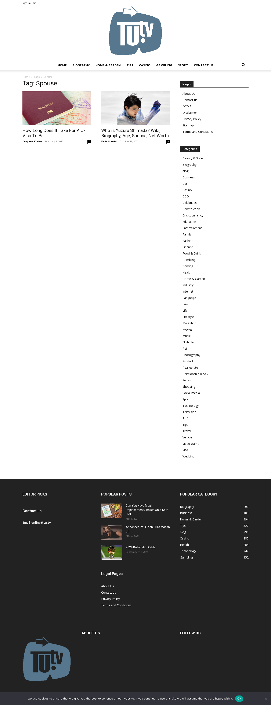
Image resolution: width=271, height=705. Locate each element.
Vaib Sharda (109, 141)
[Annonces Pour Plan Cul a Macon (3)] (111, 532)
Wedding (188, 456)
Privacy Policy (192, 119)
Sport (183, 65)
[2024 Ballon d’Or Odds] (111, 552)
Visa (185, 450)
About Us (189, 94)
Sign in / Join (29, 2)
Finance (188, 247)
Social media (191, 393)
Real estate (190, 368)
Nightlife (188, 342)
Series (187, 380)
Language (189, 298)
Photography (191, 355)
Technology (191, 406)
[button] (243, 66)
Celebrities (190, 203)
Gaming (188, 266)
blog (185, 171)
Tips (130, 65)
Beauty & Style (193, 158)
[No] (266, 699)
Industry (188, 285)
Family (187, 234)
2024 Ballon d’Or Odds (140, 547)
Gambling (164, 65)
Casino (144, 65)
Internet (188, 291)
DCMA (187, 106)
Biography (81, 65)
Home (62, 65)
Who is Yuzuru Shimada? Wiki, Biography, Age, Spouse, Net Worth (135, 133)
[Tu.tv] (135, 33)
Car (185, 184)
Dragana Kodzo (32, 141)
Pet (185, 348)
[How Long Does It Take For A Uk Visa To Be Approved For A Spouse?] (56, 108)
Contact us (203, 65)
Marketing (189, 323)
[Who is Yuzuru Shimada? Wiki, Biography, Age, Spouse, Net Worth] (135, 108)
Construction (191, 209)
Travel (187, 431)
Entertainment (192, 228)
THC (185, 418)
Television (189, 412)
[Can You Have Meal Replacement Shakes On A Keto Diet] (111, 511)
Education (189, 222)
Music (187, 336)
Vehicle (187, 437)
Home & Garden (108, 65)
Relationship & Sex (195, 374)
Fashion (188, 241)
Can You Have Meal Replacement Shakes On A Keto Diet (147, 510)
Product (188, 361)
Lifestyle (188, 317)
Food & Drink (192, 253)
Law (185, 304)
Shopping (189, 387)
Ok (239, 698)
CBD (186, 196)
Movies (187, 329)
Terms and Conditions (198, 132)
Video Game (191, 444)
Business (189, 177)
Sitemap (188, 125)
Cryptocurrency (193, 215)
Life (185, 310)
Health (187, 272)
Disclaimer (190, 113)
